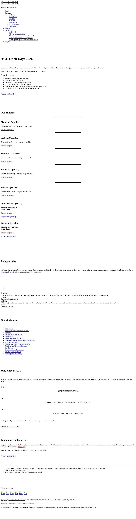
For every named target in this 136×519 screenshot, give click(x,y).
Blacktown (13, 17)
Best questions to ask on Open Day (21, 38)
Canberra (12, 21)
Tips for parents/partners (17, 34)
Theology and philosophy (13, 354)
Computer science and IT (13, 334)
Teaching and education (13, 352)
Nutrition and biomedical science (16, 346)
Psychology (9, 348)
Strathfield (12, 26)
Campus (8, 13)
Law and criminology (12, 342)
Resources (8, 28)
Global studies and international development (20, 340)
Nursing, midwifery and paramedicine (17, 344)
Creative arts (9, 336)
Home (7, 11)
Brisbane (12, 19)
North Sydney (14, 24)
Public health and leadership (14, 350)
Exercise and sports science (14, 338)
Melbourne (13, 22)
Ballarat (12, 15)
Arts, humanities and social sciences (17, 331)
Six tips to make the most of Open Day (22, 36)
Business (8, 333)
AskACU (12, 32)
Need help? (9, 30)
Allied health (9, 329)
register (3, 272)
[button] (8, 7)
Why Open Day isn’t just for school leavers (23, 40)
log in (11, 272)
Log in (7, 41)
